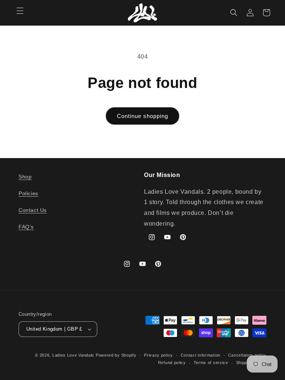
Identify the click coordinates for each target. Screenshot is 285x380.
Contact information (200, 355)
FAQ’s (26, 227)
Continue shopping (142, 116)
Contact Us (33, 210)
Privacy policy (158, 355)
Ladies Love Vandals (73, 355)
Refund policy (172, 362)
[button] (20, 11)
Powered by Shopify (116, 355)
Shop (25, 177)
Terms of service (211, 362)
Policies (28, 193)
